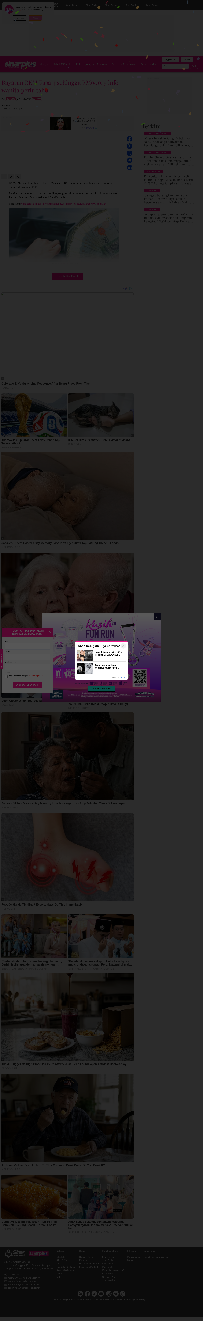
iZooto (123, 677)
